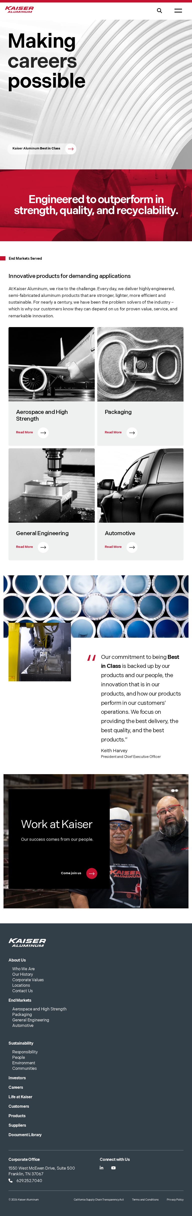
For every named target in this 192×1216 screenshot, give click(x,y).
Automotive (23, 1025)
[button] (159, 13)
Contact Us (22, 991)
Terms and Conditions (145, 1199)
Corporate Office (24, 1159)
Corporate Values (28, 980)
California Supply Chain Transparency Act (99, 1199)
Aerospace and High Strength (39, 1009)
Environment (23, 1063)
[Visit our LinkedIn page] (101, 1168)
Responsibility (25, 1052)
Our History (22, 974)
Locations (21, 985)
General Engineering (30, 1020)
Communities (24, 1068)
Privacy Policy (175, 1199)
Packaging (22, 1014)
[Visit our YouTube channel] (113, 1168)
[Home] (19, 11)
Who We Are (23, 969)
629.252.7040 (29, 1181)
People (18, 1057)
